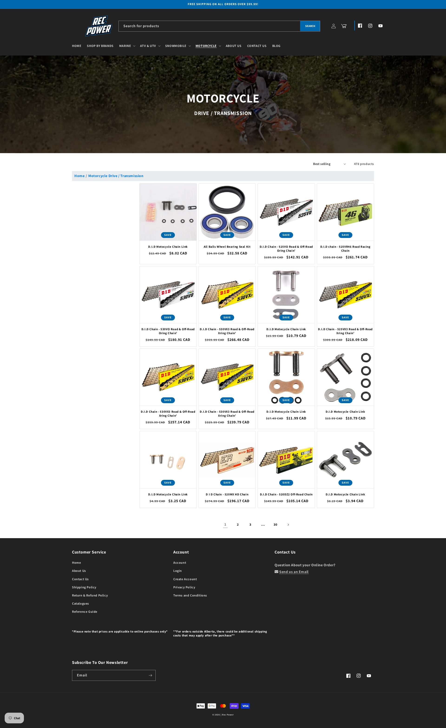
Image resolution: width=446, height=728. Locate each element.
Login (177, 571)
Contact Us (80, 579)
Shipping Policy (84, 587)
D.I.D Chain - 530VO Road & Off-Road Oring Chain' (168, 331)
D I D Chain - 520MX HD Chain (227, 494)
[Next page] (288, 525)
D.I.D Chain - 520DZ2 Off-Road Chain (286, 494)
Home (79, 175)
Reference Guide (84, 611)
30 (275, 524)
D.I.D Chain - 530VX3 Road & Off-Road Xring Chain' (227, 331)
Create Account (185, 579)
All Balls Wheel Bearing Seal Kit (227, 247)
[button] (127, 46)
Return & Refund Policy (90, 595)
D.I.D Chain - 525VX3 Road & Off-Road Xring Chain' (345, 331)
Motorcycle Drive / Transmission (116, 175)
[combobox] (219, 26)
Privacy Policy (184, 587)
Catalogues (80, 603)
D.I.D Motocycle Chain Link (168, 247)
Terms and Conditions (190, 595)
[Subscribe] (150, 675)
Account (179, 562)
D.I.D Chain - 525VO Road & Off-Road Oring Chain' (286, 249)
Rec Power (228, 714)
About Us (79, 571)
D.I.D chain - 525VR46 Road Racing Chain (345, 249)
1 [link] (225, 524)
